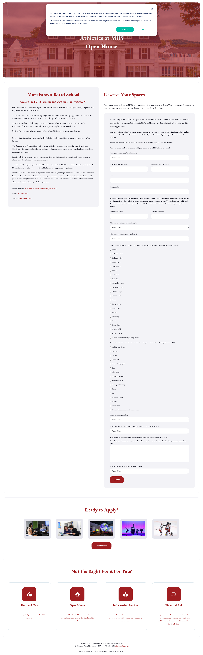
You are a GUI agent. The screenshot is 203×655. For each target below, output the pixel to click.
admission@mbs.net (24, 198)
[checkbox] (149, 293)
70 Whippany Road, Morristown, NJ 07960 (40, 188)
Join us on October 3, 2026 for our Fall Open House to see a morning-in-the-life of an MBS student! (77, 618)
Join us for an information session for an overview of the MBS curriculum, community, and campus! (125, 618)
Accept (125, 29)
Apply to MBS (101, 546)
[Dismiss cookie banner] (152, 8)
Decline (144, 29)
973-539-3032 (23, 193)
